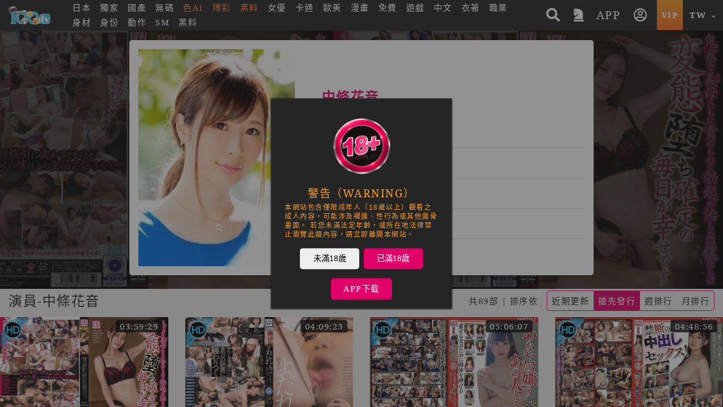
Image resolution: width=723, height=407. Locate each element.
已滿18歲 (393, 258)
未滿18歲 (329, 258)
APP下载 (361, 288)
